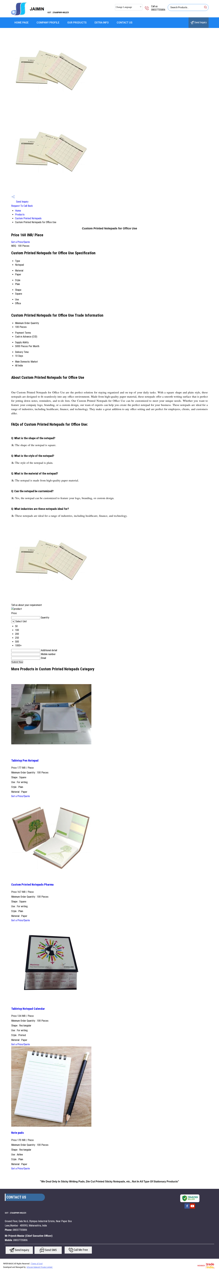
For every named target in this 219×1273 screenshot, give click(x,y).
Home (18, 210)
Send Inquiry (200, 22)
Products (20, 214)
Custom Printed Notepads (28, 218)
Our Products (77, 22)
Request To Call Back (22, 205)
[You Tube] (192, 1208)
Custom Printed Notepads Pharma (32, 884)
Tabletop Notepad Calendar (28, 1009)
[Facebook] (187, 1208)
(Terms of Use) (37, 1264)
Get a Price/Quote (20, 242)
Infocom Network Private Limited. (40, 1267)
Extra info (102, 22)
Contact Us (124, 22)
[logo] (27, 15)
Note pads (17, 1133)
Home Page (21, 22)
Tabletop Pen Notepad (24, 760)
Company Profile (48, 22)
